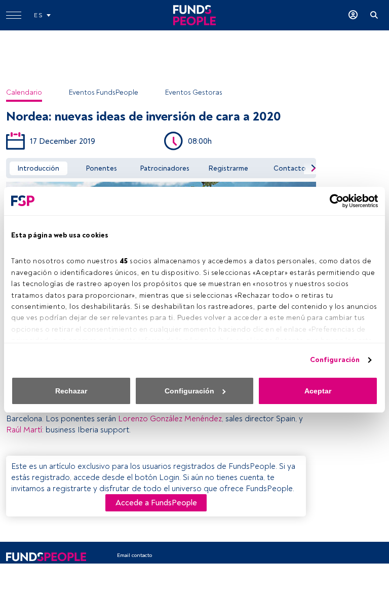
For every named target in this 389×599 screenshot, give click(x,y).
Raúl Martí (24, 430)
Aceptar (317, 391)
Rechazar (71, 391)
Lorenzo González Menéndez (170, 419)
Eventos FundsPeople (103, 92)
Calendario (24, 92)
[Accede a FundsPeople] (353, 15)
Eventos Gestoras (193, 92)
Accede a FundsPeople (156, 503)
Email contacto (134, 555)
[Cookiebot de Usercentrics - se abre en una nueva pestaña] (333, 201)
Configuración (335, 359)
